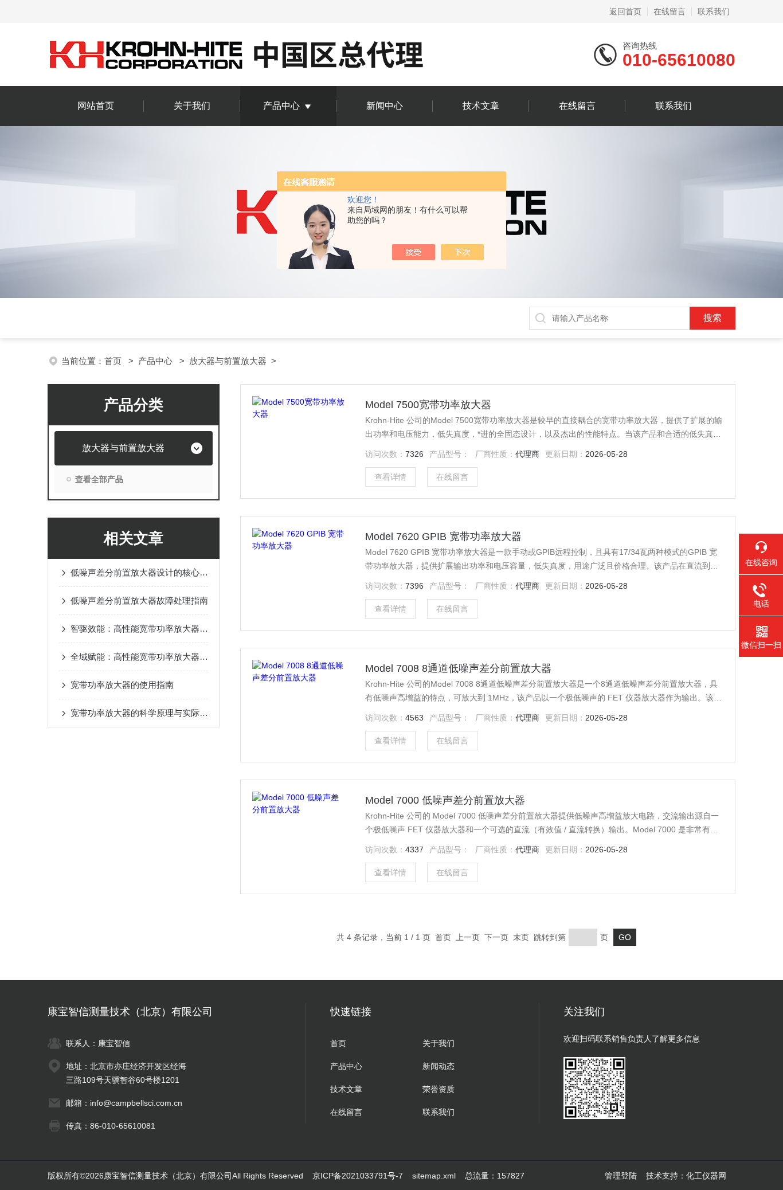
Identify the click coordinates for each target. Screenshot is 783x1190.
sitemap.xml (434, 1175)
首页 (114, 361)
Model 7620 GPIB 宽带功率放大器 (443, 536)
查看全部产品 (99, 479)
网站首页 (95, 106)
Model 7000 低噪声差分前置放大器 (445, 800)
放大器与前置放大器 (228, 361)
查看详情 (390, 477)
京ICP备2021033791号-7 (357, 1175)
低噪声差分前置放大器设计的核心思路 (139, 572)
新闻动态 (438, 1066)
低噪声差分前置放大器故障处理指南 (139, 600)
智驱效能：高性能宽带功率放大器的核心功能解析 (139, 628)
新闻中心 (384, 106)
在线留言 (669, 11)
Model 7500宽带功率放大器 (428, 404)
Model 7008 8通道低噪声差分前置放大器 (458, 668)
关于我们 (192, 106)
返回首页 (625, 11)
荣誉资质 (438, 1089)
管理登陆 (621, 1175)
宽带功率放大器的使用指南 (122, 685)
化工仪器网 (706, 1175)
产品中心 (281, 106)
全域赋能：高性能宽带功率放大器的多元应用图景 (139, 656)
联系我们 (714, 11)
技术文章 (481, 106)
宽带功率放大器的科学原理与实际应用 (139, 713)
